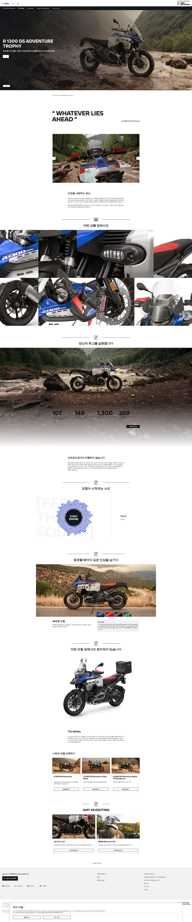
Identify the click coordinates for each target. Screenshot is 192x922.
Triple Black (30, 8)
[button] (5, 4)
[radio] (135, 517)
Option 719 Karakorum (43, 8)
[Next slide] (137, 158)
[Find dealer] (18, 3)
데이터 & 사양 (56, 8)
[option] (19, 254)
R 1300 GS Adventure (9, 8)
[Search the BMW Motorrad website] (13, 3)
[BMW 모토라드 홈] (183, 3)
